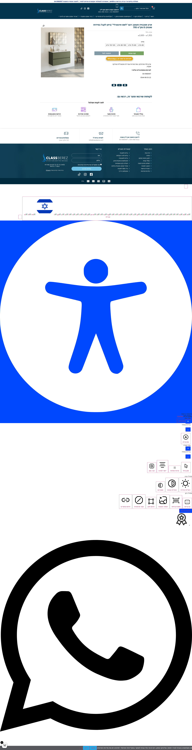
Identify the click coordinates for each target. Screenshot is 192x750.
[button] (125, 85)
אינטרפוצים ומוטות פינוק (123, 16)
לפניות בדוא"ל (98, 138)
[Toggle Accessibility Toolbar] (186, 186)
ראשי (152, 16)
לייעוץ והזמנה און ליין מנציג (129, 137)
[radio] (141, 45)
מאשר (93, 748)
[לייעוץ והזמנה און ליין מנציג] (137, 133)
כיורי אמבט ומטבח (86, 16)
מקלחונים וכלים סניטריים (104, 16)
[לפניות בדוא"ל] (101, 133)
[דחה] (81, 748)
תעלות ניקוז (138, 16)
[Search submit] (122, 8)
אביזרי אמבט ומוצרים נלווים (68, 16)
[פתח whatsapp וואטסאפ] (96, 745)
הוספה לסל (106, 53)
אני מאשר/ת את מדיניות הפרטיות (89, 165)
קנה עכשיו (132, 53)
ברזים (147, 16)
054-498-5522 (103, 12)
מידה (142, 42)
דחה (86, 748)
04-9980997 (114, 12)
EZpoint (48, 170)
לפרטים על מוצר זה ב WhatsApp (119, 59)
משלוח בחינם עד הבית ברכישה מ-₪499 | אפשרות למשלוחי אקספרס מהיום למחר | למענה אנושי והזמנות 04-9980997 (96, 1)
